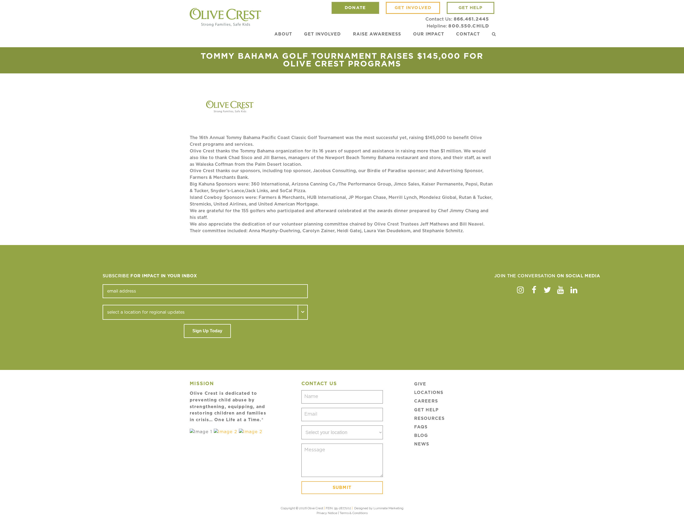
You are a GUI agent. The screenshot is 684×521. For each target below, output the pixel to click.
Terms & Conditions (354, 513)
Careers (426, 401)
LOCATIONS (428, 392)
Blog (421, 435)
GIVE (420, 384)
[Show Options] (303, 312)
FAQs (421, 427)
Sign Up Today (207, 331)
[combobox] (200, 312)
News (421, 444)
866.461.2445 (471, 19)
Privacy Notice (327, 513)
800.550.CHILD (468, 26)
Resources (429, 418)
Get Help (426, 410)
